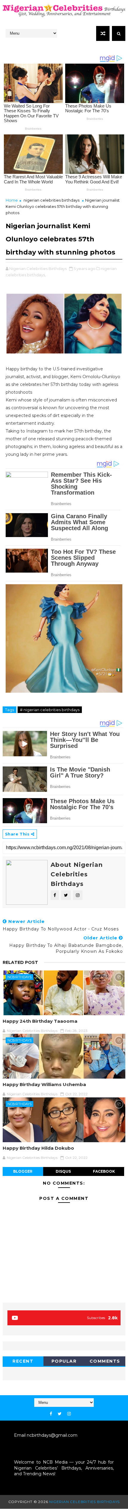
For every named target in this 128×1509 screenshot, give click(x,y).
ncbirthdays (19, 977)
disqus (63, 1171)
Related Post (20, 962)
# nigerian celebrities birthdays (49, 709)
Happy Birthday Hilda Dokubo (38, 1148)
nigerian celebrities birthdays (51, 200)
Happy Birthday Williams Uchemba (44, 1084)
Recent (23, 1361)
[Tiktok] (76, 1412)
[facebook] (51, 1413)
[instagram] (69, 1413)
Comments (105, 1361)
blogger (22, 1171)
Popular (64, 1361)
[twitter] (59, 1413)
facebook (104, 1171)
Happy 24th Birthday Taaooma (40, 1021)
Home (12, 200)
